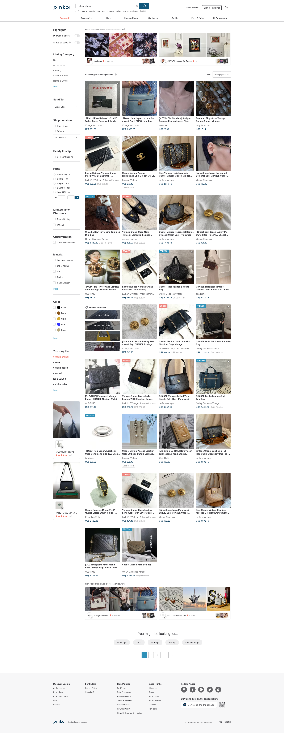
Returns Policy (123, 709)
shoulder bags (192, 642)
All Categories (59, 688)
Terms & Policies (124, 700)
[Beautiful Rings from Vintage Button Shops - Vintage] (213, 98)
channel (57, 373)
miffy (77, 11)
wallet (118, 11)
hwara (84, 11)
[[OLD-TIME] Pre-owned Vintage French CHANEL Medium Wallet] (102, 376)
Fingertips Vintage (93, 516)
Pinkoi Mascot (155, 700)
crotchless (101, 11)
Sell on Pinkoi (192, 7)
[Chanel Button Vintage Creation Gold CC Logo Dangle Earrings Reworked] (139, 431)
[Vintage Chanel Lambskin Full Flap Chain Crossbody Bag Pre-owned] (213, 431)
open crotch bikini (130, 11)
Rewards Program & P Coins (129, 713)
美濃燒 (143, 11)
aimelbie (163, 125)
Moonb (92, 11)
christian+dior (60, 384)
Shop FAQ (89, 692)
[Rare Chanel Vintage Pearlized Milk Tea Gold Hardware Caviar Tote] (213, 490)
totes (139, 642)
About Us (153, 688)
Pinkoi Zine (58, 692)
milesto (111, 11)
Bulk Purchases (124, 692)
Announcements (124, 696)
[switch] (66, 35)
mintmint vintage (130, 238)
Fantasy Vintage (129, 179)
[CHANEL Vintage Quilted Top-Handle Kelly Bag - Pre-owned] (176, 376)
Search (144, 6)
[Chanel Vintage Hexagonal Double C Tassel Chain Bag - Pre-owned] (176, 212)
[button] (77, 197)
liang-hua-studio (203, 125)
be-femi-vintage (166, 179)
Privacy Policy (123, 705)
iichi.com (153, 709)
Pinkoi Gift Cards (60, 696)
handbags (121, 642)
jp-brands (89, 457)
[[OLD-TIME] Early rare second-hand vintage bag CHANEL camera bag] (102, 545)
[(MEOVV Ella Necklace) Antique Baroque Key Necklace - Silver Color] (176, 98)
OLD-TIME (90, 293)
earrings (155, 642)
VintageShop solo (93, 125)
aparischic (200, 293)
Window (56, 705)
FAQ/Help (121, 688)
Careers (152, 705)
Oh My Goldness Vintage (97, 238)
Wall (55, 700)
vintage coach (60, 367)
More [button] (55, 86)
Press (151, 692)
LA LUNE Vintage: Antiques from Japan (103, 179)
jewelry (172, 642)
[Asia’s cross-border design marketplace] (61, 7)
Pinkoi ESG (154, 696)
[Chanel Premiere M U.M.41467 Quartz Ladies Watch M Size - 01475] (102, 490)
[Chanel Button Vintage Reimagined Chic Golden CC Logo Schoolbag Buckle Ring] (139, 153)
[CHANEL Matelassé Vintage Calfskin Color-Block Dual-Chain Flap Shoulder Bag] (213, 267)
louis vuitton (59, 378)
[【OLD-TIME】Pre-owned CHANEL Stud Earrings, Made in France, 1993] (102, 267)
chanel (56, 362)
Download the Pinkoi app (200, 704)
